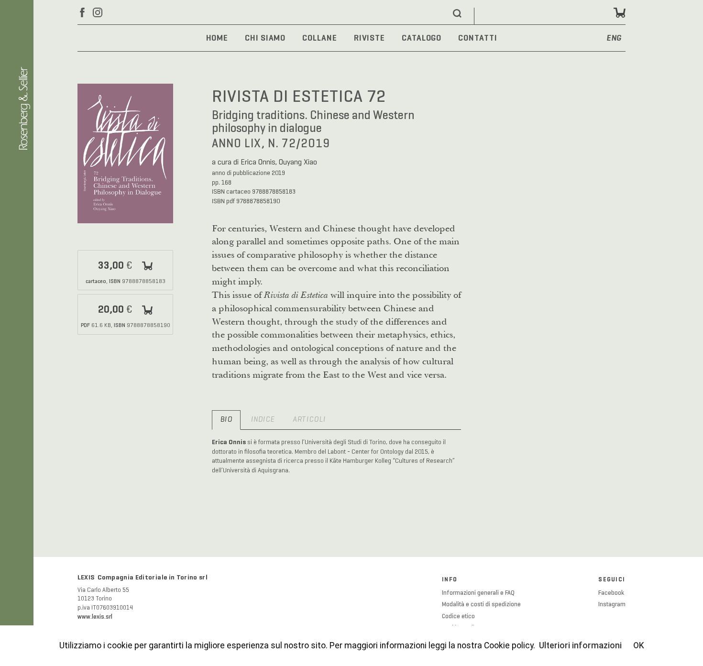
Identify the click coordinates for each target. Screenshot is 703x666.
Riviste (369, 38)
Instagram (612, 604)
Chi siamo (265, 38)
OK (638, 645)
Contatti (477, 38)
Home (217, 38)
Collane (319, 38)
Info (449, 579)
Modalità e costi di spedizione (481, 604)
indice (263, 420)
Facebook (611, 593)
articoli (309, 420)
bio (226, 420)
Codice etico (458, 616)
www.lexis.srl (94, 616)
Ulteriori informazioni (580, 645)
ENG (614, 38)
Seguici (611, 579)
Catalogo (421, 38)
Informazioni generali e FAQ (478, 593)
